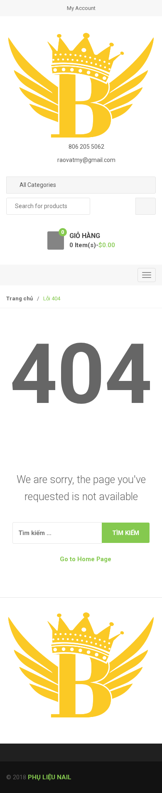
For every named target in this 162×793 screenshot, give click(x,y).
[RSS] (15, 736)
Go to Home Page (84, 559)
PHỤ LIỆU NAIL (49, 777)
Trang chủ (19, 298)
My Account (81, 8)
